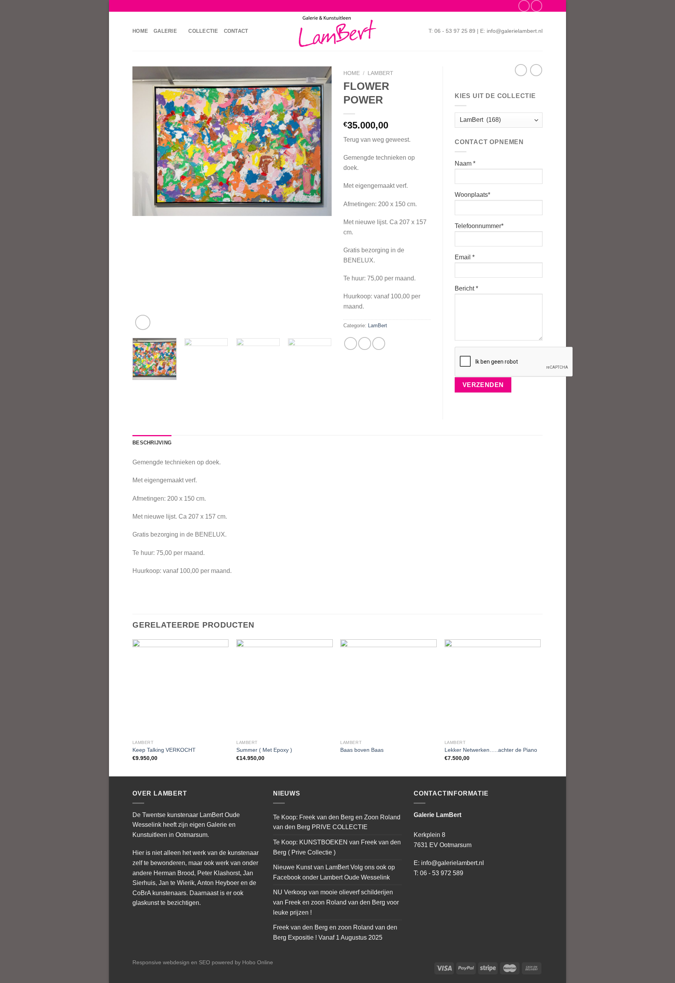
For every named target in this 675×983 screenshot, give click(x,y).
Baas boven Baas (362, 750)
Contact (236, 31)
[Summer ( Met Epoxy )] (284, 687)
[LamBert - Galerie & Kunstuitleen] (337, 31)
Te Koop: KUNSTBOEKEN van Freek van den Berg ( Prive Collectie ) (337, 847)
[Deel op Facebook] (350, 343)
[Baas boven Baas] (388, 687)
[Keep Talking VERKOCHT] (180, 687)
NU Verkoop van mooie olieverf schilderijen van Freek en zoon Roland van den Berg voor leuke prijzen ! (336, 902)
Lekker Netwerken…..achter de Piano (491, 750)
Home (140, 31)
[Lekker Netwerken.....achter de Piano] (493, 687)
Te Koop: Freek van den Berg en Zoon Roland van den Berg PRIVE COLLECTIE (336, 822)
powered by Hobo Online (242, 962)
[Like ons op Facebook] (524, 5)
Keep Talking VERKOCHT (164, 750)
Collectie (203, 31)
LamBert (380, 73)
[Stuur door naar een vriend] (378, 343)
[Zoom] (142, 322)
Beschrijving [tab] (151, 443)
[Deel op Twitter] (364, 343)
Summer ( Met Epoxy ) (264, 750)
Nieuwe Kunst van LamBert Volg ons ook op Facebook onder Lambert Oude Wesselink (334, 872)
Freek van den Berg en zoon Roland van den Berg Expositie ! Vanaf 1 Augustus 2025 (335, 932)
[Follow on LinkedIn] (536, 5)
